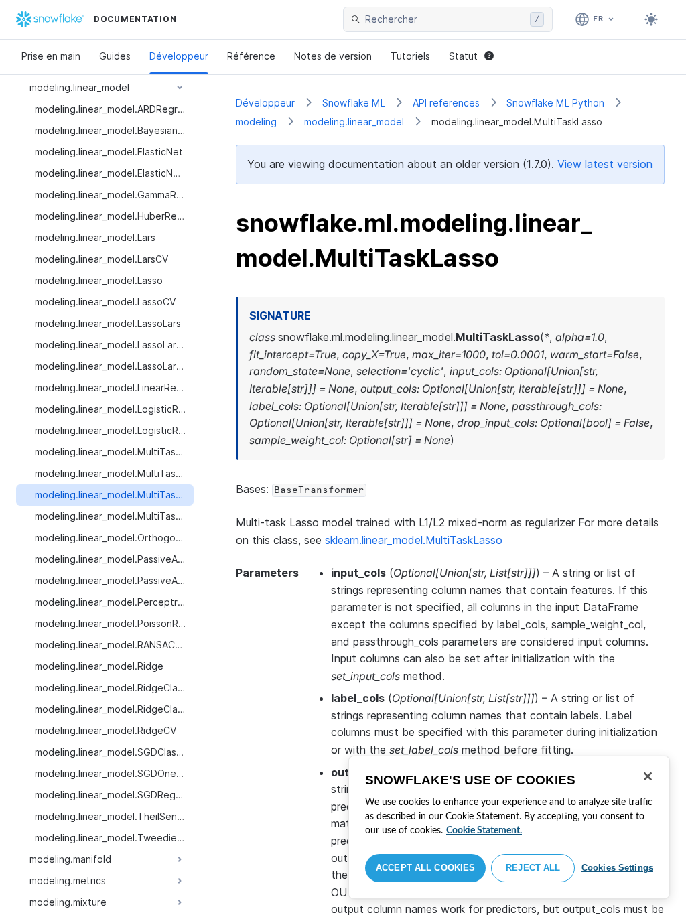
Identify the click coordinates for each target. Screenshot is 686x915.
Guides (115, 56)
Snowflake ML (353, 103)
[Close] (648, 776)
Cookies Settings (617, 868)
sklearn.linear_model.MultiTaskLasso (413, 540)
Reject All (533, 868)
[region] (509, 827)
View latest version (605, 164)
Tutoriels (410, 56)
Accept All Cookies (425, 868)
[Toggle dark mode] (651, 19)
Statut (463, 56)
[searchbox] (445, 19)
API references (446, 103)
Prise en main (50, 56)
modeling (256, 121)
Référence (251, 56)
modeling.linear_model (354, 121)
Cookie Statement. (484, 830)
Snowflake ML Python (555, 103)
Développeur (178, 56)
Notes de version (333, 56)
